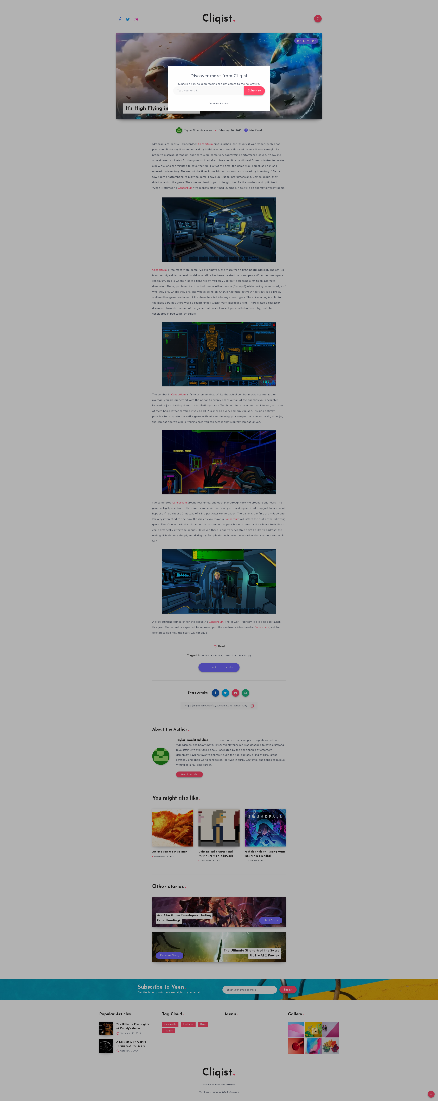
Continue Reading (219, 103)
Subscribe (254, 90)
